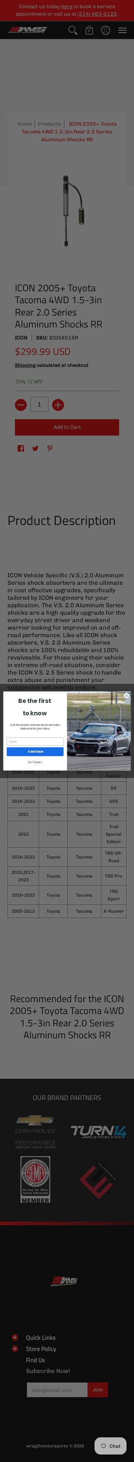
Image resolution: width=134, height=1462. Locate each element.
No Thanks (35, 762)
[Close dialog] (126, 695)
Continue (35, 751)
